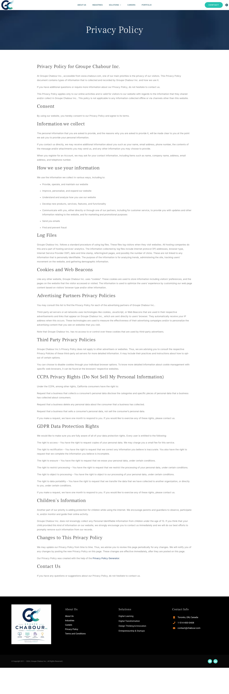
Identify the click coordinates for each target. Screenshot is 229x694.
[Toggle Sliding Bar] (226, 5)
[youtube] (210, 661)
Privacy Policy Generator (106, 558)
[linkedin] (215, 661)
